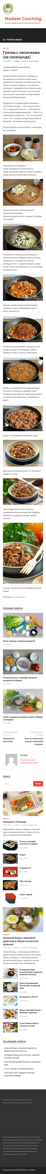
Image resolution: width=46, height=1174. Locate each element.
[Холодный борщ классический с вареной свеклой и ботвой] (10, 978)
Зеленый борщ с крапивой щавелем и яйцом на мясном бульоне (20, 941)
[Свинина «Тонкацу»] (23, 816)
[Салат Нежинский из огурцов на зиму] (10, 1032)
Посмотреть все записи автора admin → (29, 763)
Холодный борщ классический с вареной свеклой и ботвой (30, 972)
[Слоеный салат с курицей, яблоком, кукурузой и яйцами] (23, 675)
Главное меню (14, 40)
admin (17, 61)
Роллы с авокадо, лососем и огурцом (28, 842)
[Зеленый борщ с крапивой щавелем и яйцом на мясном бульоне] (23, 932)
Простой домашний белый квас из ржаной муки (29, 985)
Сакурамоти (25, 868)
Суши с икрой (25, 894)
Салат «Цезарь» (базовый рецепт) (19, 641)
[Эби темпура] (10, 889)
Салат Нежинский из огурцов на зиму (28, 1024)
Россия (5, 48)
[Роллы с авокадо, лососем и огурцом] (10, 850)
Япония (6, 818)
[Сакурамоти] (10, 876)
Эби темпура (25, 881)
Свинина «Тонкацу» (15, 821)
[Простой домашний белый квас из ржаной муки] (10, 991)
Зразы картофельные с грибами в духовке (30, 1011)
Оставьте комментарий (30, 61)
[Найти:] (23, 783)
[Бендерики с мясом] (10, 1005)
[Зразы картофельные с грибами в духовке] (10, 1018)
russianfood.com (18, 597)
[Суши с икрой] (10, 903)
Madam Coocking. (24, 18)
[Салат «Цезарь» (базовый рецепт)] (23, 638)
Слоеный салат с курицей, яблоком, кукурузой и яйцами (20, 678)
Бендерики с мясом (28, 997)
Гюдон (22, 854)
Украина (6, 934)
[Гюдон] (10, 863)
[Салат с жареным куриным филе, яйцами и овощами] (23, 714)
